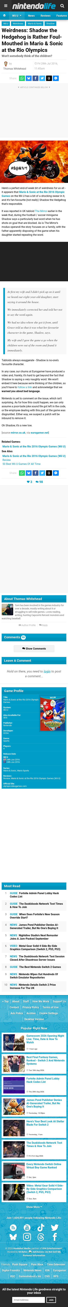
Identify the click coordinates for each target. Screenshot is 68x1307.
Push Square (19, 1264)
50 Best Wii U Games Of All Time (21, 464)
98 (41, 482)
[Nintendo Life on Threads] (41, 1237)
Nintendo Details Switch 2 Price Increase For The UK (33, 986)
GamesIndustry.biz (30, 1276)
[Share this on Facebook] (35, 78)
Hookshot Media (22, 1248)
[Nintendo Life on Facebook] (55, 1237)
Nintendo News (32, 1270)
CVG (47, 1276)
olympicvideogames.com (15, 786)
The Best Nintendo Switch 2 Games (35, 967)
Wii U (5, 23)
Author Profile (28, 625)
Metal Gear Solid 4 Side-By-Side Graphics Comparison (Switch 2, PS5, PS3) (35, 947)
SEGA (6, 733)
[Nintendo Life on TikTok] (41, 1228)
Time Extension (56, 1264)
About (15, 1001)
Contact (14, 1007)
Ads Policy (17, 1013)
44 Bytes (22, 1252)
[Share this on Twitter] (42, 78)
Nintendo (7, 725)
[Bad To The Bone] (34, 162)
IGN (47, 1270)
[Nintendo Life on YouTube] (27, 1228)
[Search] (62, 6)
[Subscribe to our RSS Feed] (13, 1228)
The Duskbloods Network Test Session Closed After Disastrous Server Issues (37, 958)
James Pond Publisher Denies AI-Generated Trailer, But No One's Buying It (34, 926)
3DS (5, 717)
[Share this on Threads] (49, 78)
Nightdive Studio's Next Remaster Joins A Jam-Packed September (34, 937)
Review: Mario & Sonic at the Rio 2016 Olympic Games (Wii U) (31, 778)
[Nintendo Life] (34, 6)
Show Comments (35, 648)
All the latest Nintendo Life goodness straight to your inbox (34, 1291)
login (47, 671)
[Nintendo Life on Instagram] (27, 1237)
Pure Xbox (37, 1264)
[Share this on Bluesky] (29, 78)
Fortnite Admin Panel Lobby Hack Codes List (34, 895)
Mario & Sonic (35, 23)
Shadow (50, 23)
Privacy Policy (30, 1007)
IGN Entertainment (52, 1248)
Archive (31, 1013)
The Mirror (41, 211)
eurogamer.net (39, 432)
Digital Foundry (11, 1270)
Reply (45, 625)
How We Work (41, 1001)
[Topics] (6, 6)
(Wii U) (34, 446)
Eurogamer (59, 1270)
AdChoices (38, 1252)
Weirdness (18, 23)
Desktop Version (34, 1019)
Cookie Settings (48, 1013)
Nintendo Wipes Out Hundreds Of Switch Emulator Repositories (34, 976)
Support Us (59, 1001)
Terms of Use (51, 1007)
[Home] (4, 16)
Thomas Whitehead (14, 68)
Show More (33, 1207)
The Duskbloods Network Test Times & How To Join (36, 905)
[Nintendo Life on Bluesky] (13, 1237)
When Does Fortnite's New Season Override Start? (35, 916)
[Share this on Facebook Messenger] (56, 78)
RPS (55, 1276)
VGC (12, 1276)
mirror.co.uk (18, 432)
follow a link (25, 387)
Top (6, 1001)
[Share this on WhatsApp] (22, 78)
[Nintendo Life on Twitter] (55, 1228)
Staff (26, 1001)
